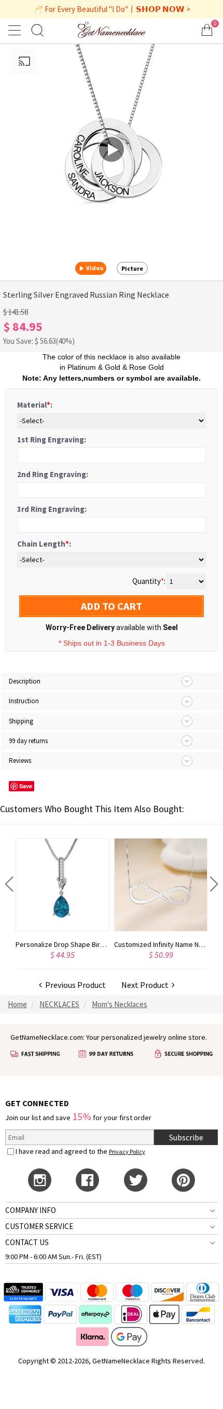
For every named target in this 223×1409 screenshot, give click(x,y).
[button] (9, 884)
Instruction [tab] (24, 700)
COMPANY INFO (30, 1210)
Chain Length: (44, 544)
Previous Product (74, 985)
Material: (34, 405)
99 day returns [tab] (28, 740)
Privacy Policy (127, 1151)
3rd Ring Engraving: (52, 509)
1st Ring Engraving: (51, 439)
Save (25, 786)
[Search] (37, 29)
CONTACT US (27, 1242)
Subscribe (186, 1137)
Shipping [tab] (21, 721)
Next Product (146, 985)
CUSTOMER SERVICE (39, 1226)
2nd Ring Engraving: (52, 474)
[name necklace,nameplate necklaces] (111, 29)
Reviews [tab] (20, 760)
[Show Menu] (16, 30)
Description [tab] (24, 681)
